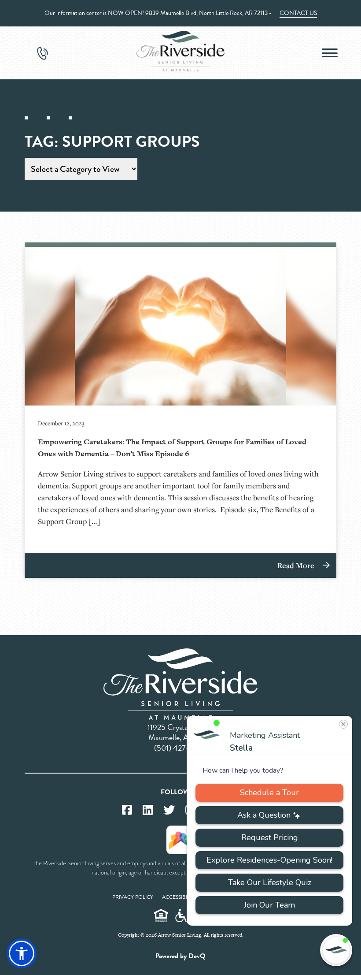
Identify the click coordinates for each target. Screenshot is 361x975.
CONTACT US (298, 13)
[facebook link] (127, 810)
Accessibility (179, 897)
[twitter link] (169, 810)
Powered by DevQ (180, 956)
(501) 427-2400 (180, 748)
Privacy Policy (132, 897)
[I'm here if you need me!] (336, 950)
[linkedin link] (148, 810)
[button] (21, 953)
